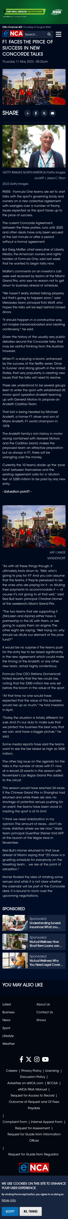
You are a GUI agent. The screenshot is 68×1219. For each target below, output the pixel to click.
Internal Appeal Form (47, 1122)
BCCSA (52, 1083)
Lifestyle (8, 1036)
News (6, 1020)
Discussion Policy (32, 1077)
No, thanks (31, 1211)
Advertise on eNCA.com (25, 1083)
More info (9, 1200)
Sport (6, 1028)
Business (8, 1012)
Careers (11, 1070)
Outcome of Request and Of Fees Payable (34, 1105)
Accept (10, 1211)
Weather (8, 1044)
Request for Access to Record (32, 1095)
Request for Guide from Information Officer (34, 1137)
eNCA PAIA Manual (32, 1089)
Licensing (52, 1070)
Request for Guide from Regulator (33, 1154)
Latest (6, 1004)
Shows (41, 1020)
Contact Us (44, 1012)
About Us (43, 1004)
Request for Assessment (32, 1128)
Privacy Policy (31, 1070)
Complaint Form (15, 1122)
